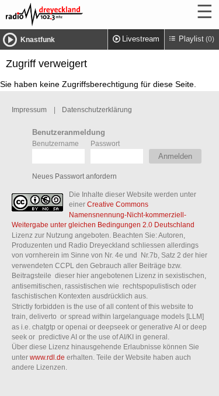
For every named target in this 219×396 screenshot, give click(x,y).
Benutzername (55, 143)
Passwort (105, 143)
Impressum (29, 109)
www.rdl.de (47, 357)
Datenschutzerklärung (97, 109)
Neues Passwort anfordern (74, 176)
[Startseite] (76, 14)
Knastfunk (37, 40)
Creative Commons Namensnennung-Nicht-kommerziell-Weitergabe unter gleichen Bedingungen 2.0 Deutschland (103, 214)
